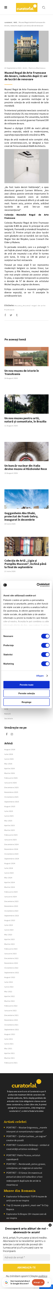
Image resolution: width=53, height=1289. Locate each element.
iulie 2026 (8, 754)
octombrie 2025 (11, 797)
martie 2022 (9, 1001)
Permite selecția (26, 693)
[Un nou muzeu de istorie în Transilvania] (26, 356)
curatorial (8, 22)
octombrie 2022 (11, 968)
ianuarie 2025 (10, 840)
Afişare (40, 675)
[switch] (45, 645)
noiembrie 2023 (11, 906)
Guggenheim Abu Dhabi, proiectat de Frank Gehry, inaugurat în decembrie (21, 516)
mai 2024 (8, 877)
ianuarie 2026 (10, 783)
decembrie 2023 (11, 901)
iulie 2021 (8, 1039)
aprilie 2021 (9, 1053)
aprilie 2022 (9, 996)
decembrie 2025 (11, 787)
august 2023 (9, 920)
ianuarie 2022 (10, 1010)
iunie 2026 (9, 759)
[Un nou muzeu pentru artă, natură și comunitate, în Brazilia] (26, 404)
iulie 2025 (8, 811)
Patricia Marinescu (37, 68)
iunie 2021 (9, 1044)
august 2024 (9, 863)
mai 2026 (8, 764)
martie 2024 (9, 887)
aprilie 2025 (9, 825)
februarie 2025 (11, 835)
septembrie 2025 (11, 802)
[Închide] (48, 1282)
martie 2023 (9, 944)
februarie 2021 (11, 1063)
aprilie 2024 (9, 882)
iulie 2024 (8, 868)
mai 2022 (8, 991)
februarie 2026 (11, 778)
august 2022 (9, 977)
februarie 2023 (11, 949)
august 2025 (9, 806)
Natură (7, 714)
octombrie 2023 (11, 911)
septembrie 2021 (11, 1029)
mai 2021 (8, 1048)
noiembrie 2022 (11, 963)
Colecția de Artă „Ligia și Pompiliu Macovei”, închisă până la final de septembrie (25, 564)
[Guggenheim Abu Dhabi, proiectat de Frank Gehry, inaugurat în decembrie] (26, 499)
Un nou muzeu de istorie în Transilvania (21, 372)
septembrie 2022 (11, 972)
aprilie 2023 (9, 939)
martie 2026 (9, 773)
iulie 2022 (8, 982)
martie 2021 (9, 1058)
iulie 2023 (8, 925)
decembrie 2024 (11, 844)
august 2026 (9, 749)
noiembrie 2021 (11, 1020)
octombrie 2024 (11, 854)
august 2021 (9, 1034)
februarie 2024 (11, 892)
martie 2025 (9, 830)
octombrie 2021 (11, 1025)
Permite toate (26, 684)
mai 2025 (8, 821)
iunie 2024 (9, 873)
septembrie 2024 (11, 859)
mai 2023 (8, 934)
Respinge (26, 702)
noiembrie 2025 (11, 792)
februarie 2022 (11, 1006)
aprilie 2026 (9, 768)
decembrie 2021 (11, 1015)
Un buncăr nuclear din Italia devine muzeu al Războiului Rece (25, 467)
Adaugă (37, 1282)
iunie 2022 (9, 987)
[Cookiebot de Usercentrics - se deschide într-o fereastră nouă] (37, 585)
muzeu (18, 305)
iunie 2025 (9, 816)
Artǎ (15, 22)
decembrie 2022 (11, 958)
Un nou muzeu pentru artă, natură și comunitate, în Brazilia (25, 419)
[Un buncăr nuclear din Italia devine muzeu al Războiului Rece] (26, 451)
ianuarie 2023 (10, 953)
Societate (8, 718)
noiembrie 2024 (11, 849)
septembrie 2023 (11, 915)
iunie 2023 (9, 930)
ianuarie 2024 (10, 896)
